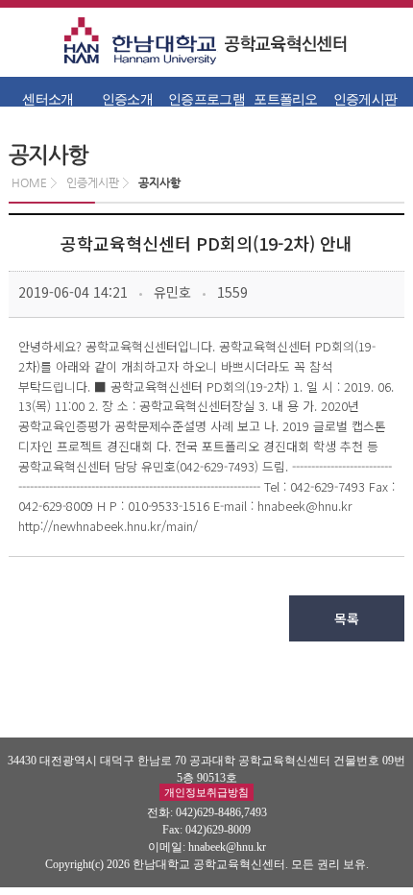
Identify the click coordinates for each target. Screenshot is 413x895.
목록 (346, 618)
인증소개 (127, 99)
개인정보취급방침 (206, 792)
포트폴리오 (286, 99)
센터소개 (47, 99)
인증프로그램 (206, 99)
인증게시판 (365, 99)
